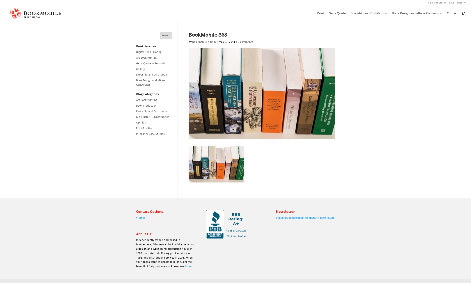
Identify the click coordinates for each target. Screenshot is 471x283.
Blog (451, 3)
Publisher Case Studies (150, 134)
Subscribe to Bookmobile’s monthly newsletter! (305, 217)
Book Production (146, 105)
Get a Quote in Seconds (150, 63)
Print (320, 13)
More (188, 266)
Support (461, 3)
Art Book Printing (146, 57)
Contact (452, 13)
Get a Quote (337, 13)
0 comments (245, 42)
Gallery (140, 69)
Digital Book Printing (149, 52)
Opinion (141, 122)
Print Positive (144, 128)
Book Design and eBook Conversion (417, 13)
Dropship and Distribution (368, 13)
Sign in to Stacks (437, 3)
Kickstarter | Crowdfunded (152, 117)
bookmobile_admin (204, 42)
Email (142, 217)
